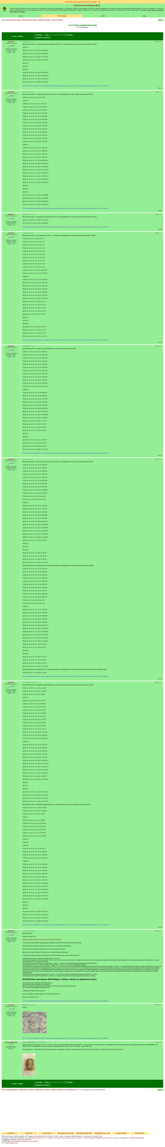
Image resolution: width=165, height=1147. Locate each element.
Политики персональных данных (65, 1138)
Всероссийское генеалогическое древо (24, 1141)
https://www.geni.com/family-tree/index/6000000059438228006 (42, 939)
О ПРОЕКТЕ (10, 1133)
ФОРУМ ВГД (139, 1133)
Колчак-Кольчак (57, 20)
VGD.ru (21, 16)
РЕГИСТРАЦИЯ (62, 16)
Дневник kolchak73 (44, 20)
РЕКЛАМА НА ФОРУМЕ (65, 1133)
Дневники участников (14, 20)
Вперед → (21, 36)
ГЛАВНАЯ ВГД (121, 1133)
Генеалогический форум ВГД (87, 5)
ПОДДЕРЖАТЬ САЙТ (102, 1133)
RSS (30, 1139)
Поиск (144, 16)
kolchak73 (47, 37)
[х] (99, 2)
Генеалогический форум (10, 1090)
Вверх (157, 41)
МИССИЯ (29, 1133)
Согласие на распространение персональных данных (99, 1138)
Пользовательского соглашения (42, 1138)
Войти (103, 16)
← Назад (14, 36)
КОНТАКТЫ (47, 1133)
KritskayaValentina (11, 1042)
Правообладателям (11, 1143)
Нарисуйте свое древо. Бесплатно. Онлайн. (81, 2)
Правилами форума (137, 1138)
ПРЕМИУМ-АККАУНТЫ (84, 1133)
